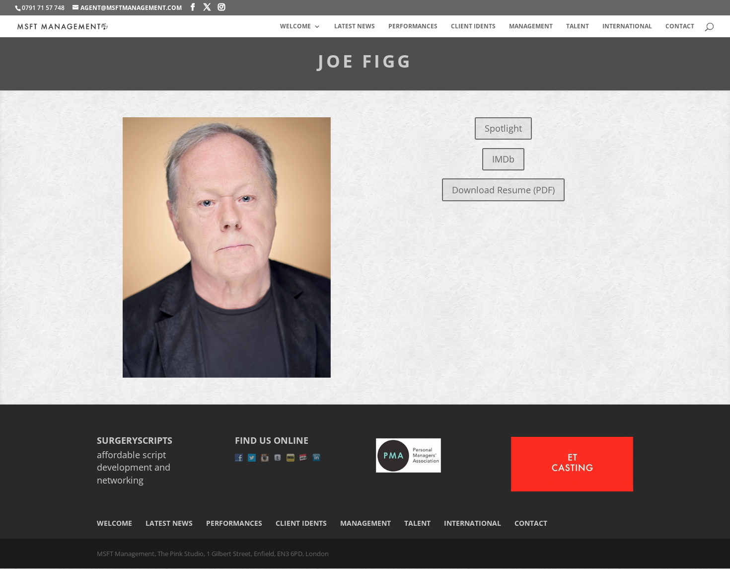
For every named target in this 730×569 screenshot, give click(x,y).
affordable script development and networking (133, 467)
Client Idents (473, 26)
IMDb (503, 159)
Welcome (295, 26)
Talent (577, 26)
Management (531, 26)
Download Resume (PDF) (503, 190)
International (627, 26)
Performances (413, 26)
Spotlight (503, 128)
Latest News (354, 26)
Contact (679, 26)
